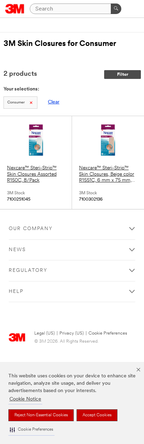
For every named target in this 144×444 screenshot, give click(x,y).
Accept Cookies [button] (96, 415)
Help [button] (16, 291)
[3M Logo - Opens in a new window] (14, 9)
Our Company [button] (31, 228)
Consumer (16, 103)
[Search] (116, 9)
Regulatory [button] (28, 270)
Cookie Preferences (107, 333)
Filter (122, 74)
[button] (31, 430)
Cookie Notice (25, 399)
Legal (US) (44, 333)
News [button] (17, 250)
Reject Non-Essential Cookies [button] (41, 415)
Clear (53, 102)
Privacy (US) (71, 333)
